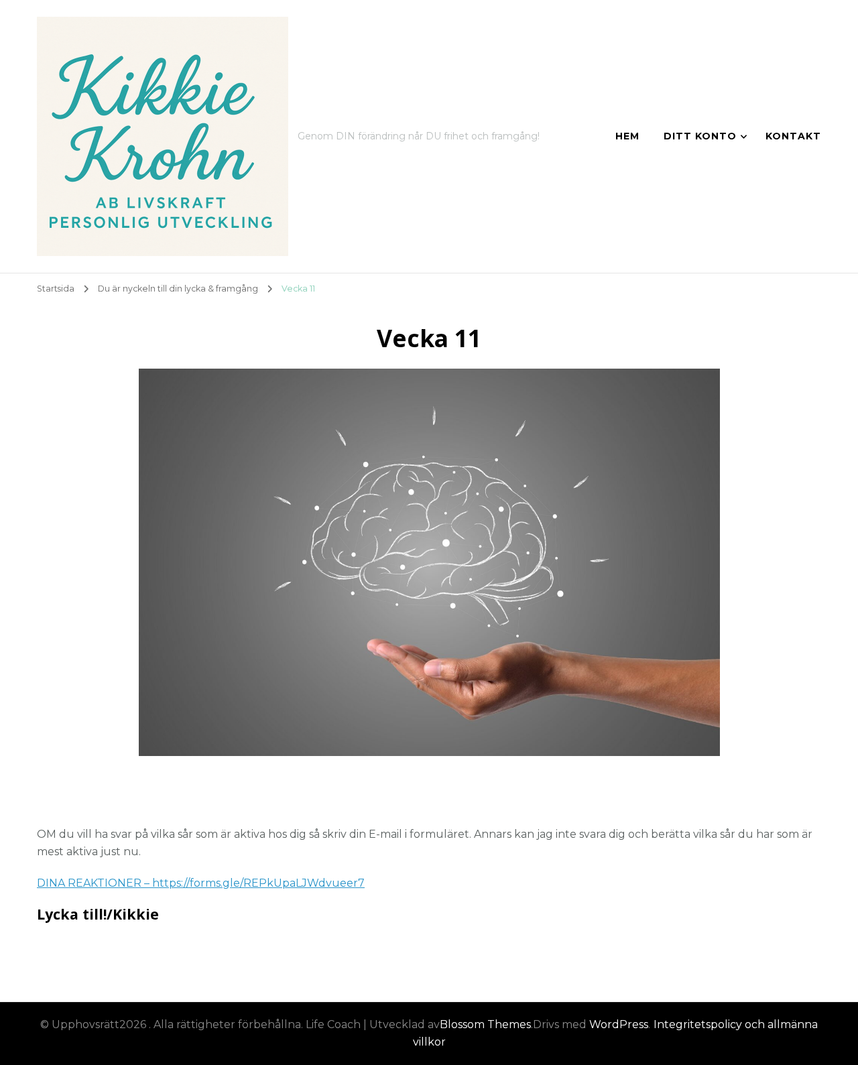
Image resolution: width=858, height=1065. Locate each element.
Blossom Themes (485, 1024)
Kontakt (793, 136)
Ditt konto (700, 136)
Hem (627, 136)
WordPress (618, 1024)
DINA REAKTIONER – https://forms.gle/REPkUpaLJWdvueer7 (201, 883)
